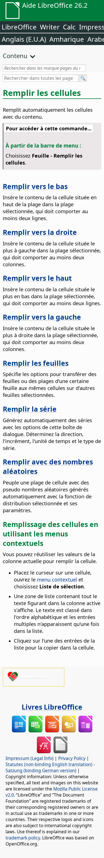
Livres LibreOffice (52, 707)
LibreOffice (19, 26)
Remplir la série (30, 409)
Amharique (66, 39)
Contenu (15, 55)
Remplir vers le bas (35, 186)
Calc (69, 26)
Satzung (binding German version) (41, 770)
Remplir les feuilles (36, 363)
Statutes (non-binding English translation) (49, 764)
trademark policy (23, 838)
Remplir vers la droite (40, 232)
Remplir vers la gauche (42, 317)
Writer (50, 26)
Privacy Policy (71, 758)
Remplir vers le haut (37, 278)
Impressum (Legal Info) (30, 758)
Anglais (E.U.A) (24, 39)
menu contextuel (57, 579)
